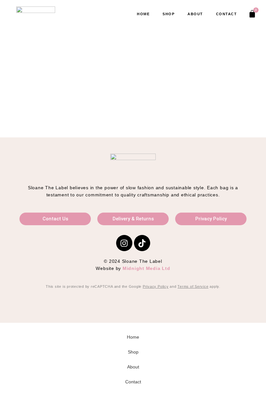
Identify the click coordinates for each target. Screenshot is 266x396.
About (195, 14)
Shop (169, 14)
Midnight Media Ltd (146, 268)
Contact (226, 14)
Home (143, 14)
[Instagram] (124, 243)
